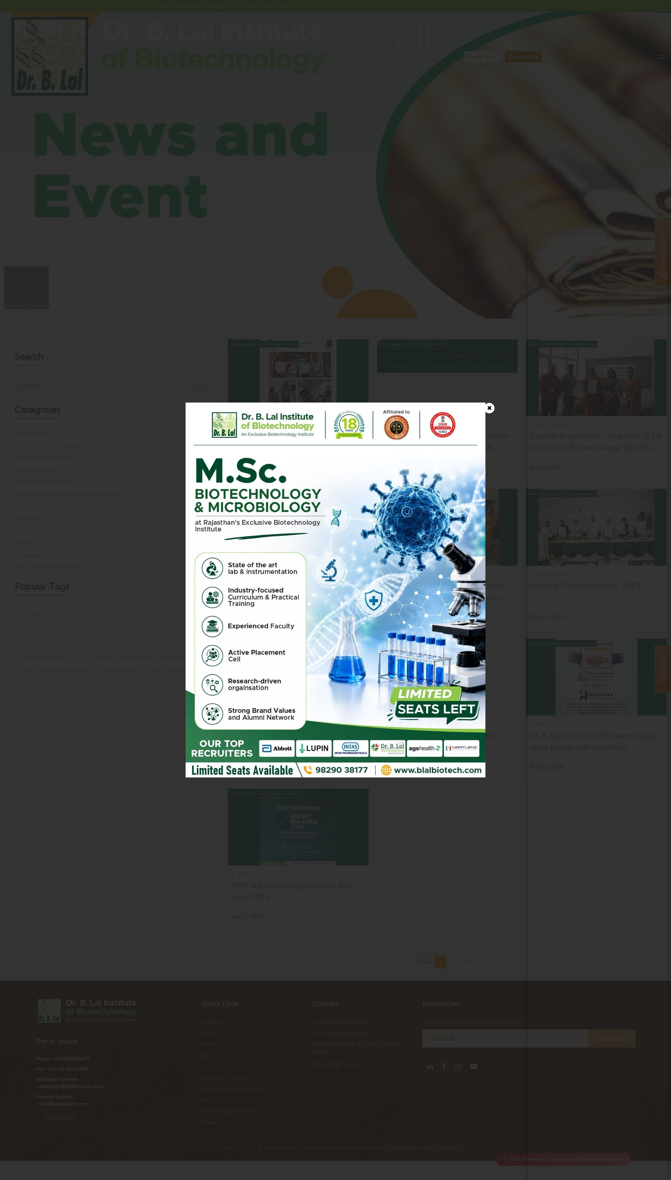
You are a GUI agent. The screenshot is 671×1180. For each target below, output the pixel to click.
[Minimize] (657, 245)
